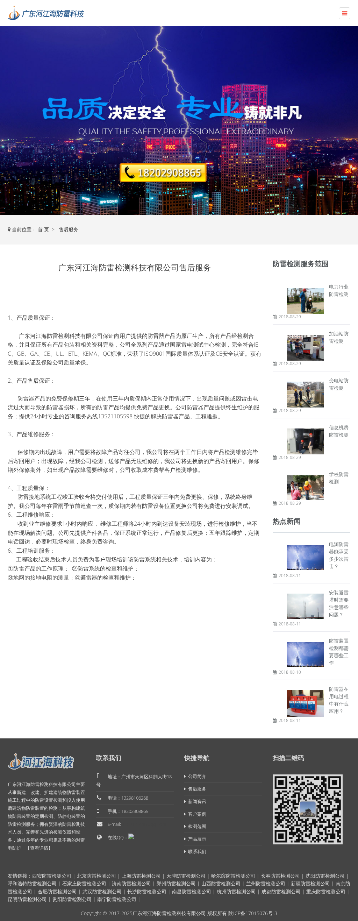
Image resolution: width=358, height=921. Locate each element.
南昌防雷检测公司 (191, 891)
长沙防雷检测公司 (146, 891)
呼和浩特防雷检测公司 (32, 883)
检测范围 (196, 826)
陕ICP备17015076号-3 (252, 913)
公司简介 (196, 776)
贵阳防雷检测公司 (72, 899)
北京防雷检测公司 (96, 875)
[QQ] (131, 836)
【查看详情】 (39, 848)
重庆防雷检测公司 (325, 891)
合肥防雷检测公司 (57, 891)
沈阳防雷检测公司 (325, 875)
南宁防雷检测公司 (116, 899)
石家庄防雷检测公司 (84, 883)
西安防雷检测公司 (51, 875)
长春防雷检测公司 (280, 875)
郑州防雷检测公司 (176, 883)
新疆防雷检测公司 (310, 883)
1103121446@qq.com (144, 824)
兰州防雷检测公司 (265, 883)
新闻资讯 (196, 801)
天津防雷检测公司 (186, 875)
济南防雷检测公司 (131, 883)
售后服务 (68, 229)
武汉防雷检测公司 (102, 891)
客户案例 (196, 814)
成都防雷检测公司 (281, 891)
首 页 (43, 229)
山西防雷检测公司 (221, 883)
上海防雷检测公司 (141, 875)
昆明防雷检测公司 (27, 899)
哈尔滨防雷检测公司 (233, 875)
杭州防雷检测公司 (236, 891)
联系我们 (108, 757)
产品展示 (196, 839)
